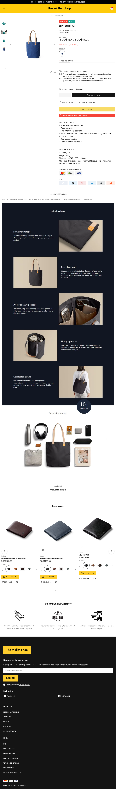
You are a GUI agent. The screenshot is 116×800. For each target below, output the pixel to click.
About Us (7, 717)
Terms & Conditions (11, 763)
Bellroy (66, 33)
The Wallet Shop (59, 8)
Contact (6, 722)
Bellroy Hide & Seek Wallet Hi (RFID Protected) (13, 558)
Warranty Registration (12, 773)
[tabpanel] (19, 550)
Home (51, 15)
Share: (61, 180)
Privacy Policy (24, 685)
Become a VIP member (11, 712)
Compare (47, 582)
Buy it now (87, 109)
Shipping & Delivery (10, 758)
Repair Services (9, 753)
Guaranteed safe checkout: (70, 169)
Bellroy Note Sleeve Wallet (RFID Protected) (51, 558)
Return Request (9, 749)
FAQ (4, 744)
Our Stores (7, 726)
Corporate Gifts (9, 731)
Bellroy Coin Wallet (84, 555)
